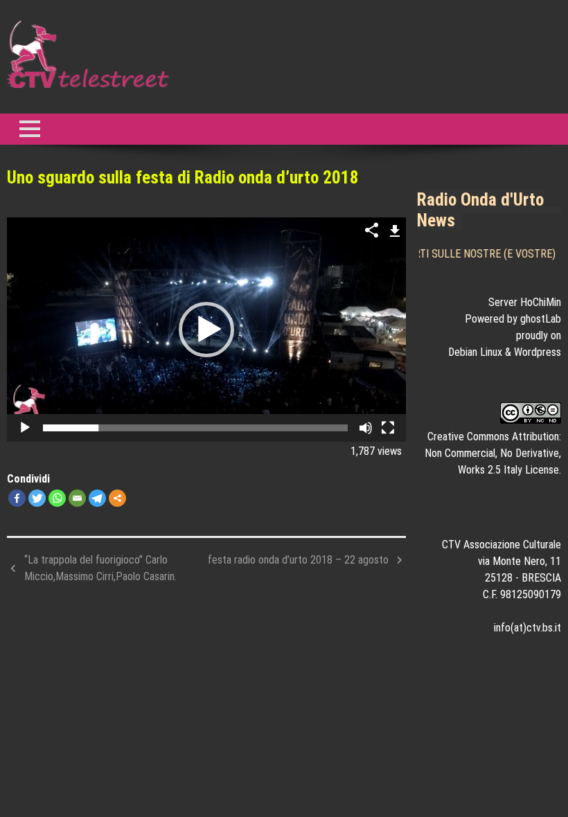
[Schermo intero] (388, 428)
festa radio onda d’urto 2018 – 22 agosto (298, 559)
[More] (117, 498)
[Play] (25, 428)
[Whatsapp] (57, 498)
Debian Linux (475, 352)
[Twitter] (37, 498)
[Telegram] (97, 498)
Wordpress (537, 352)
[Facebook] (17, 498)
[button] (206, 329)
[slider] (195, 427)
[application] (206, 329)
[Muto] (366, 428)
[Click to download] (395, 229)
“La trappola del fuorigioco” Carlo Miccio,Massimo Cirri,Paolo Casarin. (100, 568)
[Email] (77, 498)
